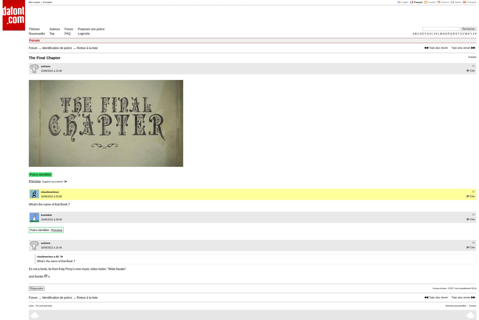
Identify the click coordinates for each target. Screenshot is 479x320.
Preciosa (35, 181)
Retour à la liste (87, 48)
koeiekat (59, 182)
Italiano (458, 2)
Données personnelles (456, 306)
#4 (473, 242)
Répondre (36, 288)
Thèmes (34, 29)
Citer (472, 70)
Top (52, 33)
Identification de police (57, 48)
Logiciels (84, 33)
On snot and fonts (44, 306)
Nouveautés (37, 33)
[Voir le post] (66, 182)
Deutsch (445, 2)
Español (431, 2)
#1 (473, 66)
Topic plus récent (438, 47)
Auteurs (55, 29)
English (405, 2)
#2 (473, 191)
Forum (69, 29)
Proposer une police (91, 29)
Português (471, 2)
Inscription (47, 2)
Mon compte (34, 2)
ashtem (45, 66)
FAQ (68, 33)
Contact (472, 306)
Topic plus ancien (460, 47)
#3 (473, 214)
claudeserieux (50, 191)
